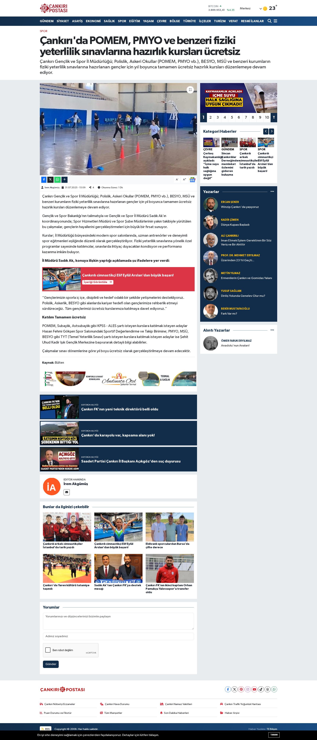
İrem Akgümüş (52, 187)
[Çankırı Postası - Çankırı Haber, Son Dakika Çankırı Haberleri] (53, 8)
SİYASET (63, 21)
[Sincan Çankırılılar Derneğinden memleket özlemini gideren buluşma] (229, 142)
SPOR (122, 21)
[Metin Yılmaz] (210, 275)
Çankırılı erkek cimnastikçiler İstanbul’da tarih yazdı (249, 160)
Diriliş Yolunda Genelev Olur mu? (243, 296)
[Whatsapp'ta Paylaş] (57, 180)
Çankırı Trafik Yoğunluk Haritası (243, 704)
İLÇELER (205, 21)
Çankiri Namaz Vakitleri (178, 704)
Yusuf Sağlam (231, 291)
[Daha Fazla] (64, 180)
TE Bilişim (272, 729)
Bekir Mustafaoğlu (235, 308)
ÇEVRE (162, 21)
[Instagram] (248, 689)
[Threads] (268, 689)
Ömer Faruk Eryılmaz (236, 340)
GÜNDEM (47, 21)
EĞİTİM (134, 21)
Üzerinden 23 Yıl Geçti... (237, 260)
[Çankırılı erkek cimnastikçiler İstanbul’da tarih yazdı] (67, 526)
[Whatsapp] (274, 689)
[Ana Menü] (274, 21)
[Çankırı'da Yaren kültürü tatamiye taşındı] (67, 568)
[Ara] (270, 21)
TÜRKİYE (189, 21)
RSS (47, 729)
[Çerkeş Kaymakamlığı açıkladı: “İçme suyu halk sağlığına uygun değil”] (211, 142)
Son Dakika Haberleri (176, 713)
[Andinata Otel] (119, 378)
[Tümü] (272, 191)
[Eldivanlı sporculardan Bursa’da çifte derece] (170, 526)
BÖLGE (175, 21)
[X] (235, 689)
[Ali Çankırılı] (210, 240)
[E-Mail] (67, 492)
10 (267, 117)
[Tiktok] (261, 689)
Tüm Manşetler (113, 713)
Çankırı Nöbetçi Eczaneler (59, 704)
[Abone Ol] (192, 179)
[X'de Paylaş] (50, 180)
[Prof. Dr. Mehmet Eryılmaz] (210, 257)
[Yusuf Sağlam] (210, 293)
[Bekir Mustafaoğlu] (210, 311)
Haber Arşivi (232, 713)
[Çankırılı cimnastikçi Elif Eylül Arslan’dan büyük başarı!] (118, 526)
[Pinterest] (241, 689)
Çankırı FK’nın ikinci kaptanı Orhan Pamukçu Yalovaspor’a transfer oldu (169, 589)
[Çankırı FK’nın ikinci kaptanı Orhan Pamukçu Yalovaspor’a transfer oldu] (170, 568)
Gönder (50, 664)
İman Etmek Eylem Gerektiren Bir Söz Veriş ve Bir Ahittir (246, 242)
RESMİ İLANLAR (252, 21)
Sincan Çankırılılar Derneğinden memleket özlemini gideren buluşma (230, 164)
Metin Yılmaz (230, 273)
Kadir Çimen (229, 219)
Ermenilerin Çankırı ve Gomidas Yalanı (246, 278)
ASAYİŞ (77, 21)
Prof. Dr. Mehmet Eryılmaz (240, 255)
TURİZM (220, 21)
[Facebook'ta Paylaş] (43, 180)
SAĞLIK (109, 21)
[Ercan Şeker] (210, 204)
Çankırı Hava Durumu (117, 704)
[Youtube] (254, 689)
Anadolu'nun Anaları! (235, 345)
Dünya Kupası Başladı (235, 224)
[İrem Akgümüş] (52, 486)
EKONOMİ (93, 21)
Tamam (274, 735)
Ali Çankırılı (229, 235)
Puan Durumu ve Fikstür (58, 713)
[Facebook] (228, 689)
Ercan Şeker (230, 202)
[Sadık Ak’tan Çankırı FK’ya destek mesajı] (118, 568)
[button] (265, 131)
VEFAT (233, 21)
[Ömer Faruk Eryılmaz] (210, 343)
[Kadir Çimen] (210, 222)
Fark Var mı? (229, 313)
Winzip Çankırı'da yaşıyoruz (240, 207)
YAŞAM (148, 21)
